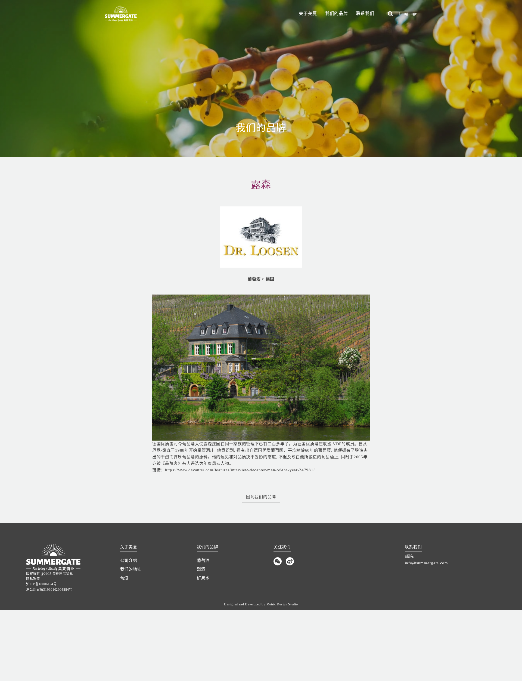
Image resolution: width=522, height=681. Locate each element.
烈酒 (201, 569)
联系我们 (365, 13)
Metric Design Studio (282, 604)
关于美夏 (308, 13)
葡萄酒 (254, 279)
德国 (270, 279)
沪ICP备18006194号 (41, 584)
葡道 (124, 578)
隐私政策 (33, 579)
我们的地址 (131, 569)
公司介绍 (128, 560)
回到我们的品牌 (261, 497)
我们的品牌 (336, 13)
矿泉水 (203, 578)
